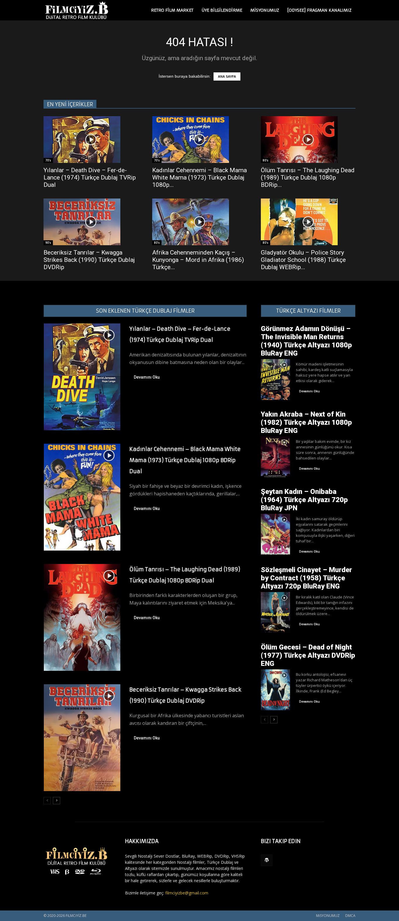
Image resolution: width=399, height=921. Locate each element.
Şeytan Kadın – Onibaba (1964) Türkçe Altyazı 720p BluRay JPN (304, 500)
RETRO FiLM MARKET (172, 10)
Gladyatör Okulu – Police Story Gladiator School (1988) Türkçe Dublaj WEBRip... (303, 260)
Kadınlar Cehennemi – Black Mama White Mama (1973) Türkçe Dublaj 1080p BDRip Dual (185, 460)
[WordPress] (267, 860)
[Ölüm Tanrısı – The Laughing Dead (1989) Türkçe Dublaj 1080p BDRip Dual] (308, 139)
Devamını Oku (147, 377)
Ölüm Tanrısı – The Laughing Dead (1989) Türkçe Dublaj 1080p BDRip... (308, 177)
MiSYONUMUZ (264, 10)
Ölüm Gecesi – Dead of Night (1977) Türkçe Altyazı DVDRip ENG (308, 655)
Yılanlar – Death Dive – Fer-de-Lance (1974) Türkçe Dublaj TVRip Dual (90, 177)
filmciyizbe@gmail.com (186, 893)
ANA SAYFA (227, 76)
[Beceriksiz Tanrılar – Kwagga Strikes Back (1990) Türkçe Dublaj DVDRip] (91, 222)
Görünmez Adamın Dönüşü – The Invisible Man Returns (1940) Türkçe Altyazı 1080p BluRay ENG (306, 341)
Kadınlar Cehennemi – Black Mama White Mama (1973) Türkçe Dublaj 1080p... (199, 177)
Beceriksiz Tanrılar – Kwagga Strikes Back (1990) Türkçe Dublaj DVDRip (89, 260)
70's (48, 160)
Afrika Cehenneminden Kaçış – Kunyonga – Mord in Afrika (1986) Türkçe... (198, 260)
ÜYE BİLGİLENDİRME (222, 10)
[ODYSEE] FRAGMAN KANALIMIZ (319, 10)
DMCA (350, 915)
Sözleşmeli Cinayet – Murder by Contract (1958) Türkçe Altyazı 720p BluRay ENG (306, 578)
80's (265, 160)
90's (48, 243)
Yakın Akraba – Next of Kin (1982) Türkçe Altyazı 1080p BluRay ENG (306, 422)
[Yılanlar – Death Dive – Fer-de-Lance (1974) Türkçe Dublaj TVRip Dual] (91, 139)
